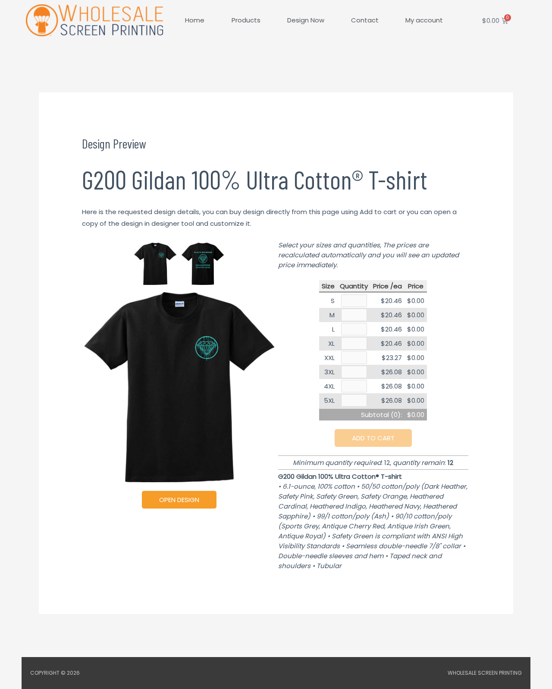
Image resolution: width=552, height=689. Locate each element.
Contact (365, 20)
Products (246, 20)
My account (424, 20)
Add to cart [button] (373, 437)
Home (194, 20)
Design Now (305, 20)
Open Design (179, 499)
